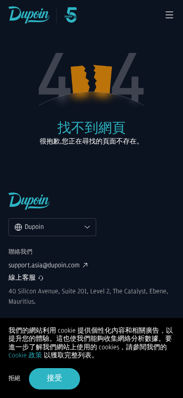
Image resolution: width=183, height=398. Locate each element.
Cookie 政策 (25, 355)
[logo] (29, 14)
